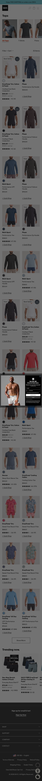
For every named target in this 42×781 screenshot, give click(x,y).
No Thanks (33, 397)
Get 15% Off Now (33, 395)
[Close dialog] (40, 376)
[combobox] (27, 391)
